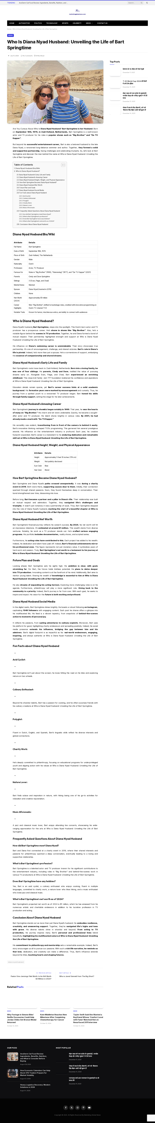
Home (11, 23)
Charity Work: (27, 203)
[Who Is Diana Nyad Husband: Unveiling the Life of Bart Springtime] (55, 91)
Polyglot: (26, 201)
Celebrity (77, 23)
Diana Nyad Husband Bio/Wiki (27, 168)
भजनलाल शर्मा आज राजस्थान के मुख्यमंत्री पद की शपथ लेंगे (84, 1079)
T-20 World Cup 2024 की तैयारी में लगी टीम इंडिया (135, 82)
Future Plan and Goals (27, 188)
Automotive (24, 23)
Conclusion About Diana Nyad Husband (34, 224)
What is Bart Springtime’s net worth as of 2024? (38, 221)
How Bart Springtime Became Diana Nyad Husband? (38, 182)
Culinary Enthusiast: (29, 198)
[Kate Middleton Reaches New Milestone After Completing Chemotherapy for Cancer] (55, 999)
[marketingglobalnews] (77, 12)
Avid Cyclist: (27, 196)
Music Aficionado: (29, 207)
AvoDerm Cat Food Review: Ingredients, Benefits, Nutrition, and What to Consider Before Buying (44, 3)
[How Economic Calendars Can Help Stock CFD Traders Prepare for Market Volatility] (12, 1073)
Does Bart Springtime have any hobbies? (36, 219)
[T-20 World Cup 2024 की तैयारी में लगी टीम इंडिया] (115, 84)
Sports (65, 23)
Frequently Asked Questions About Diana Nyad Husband (40, 211)
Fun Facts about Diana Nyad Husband (33, 193)
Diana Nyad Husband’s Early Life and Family (34, 175)
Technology (52, 23)
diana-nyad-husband (15, 962)
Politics (38, 23)
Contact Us (102, 23)
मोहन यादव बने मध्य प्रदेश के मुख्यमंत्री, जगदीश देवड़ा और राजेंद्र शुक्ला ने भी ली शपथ (135, 95)
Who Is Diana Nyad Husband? (28, 171)
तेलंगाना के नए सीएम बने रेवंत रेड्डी (133, 69)
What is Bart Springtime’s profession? (35, 216)
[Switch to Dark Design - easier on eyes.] (147, 3)
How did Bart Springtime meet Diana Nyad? (37, 214)
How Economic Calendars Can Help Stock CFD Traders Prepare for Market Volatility (35, 1072)
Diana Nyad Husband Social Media (31, 190)
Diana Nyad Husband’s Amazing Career (33, 177)
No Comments (28, 56)
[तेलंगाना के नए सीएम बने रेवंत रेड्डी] (115, 72)
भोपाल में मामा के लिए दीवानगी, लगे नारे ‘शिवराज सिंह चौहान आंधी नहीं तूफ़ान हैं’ (134, 108)
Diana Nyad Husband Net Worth (30, 185)
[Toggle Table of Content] (62, 165)
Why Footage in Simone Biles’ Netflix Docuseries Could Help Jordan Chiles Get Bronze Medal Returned (21, 1018)
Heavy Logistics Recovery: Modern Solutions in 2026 (35, 1086)
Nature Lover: (27, 205)
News (88, 23)
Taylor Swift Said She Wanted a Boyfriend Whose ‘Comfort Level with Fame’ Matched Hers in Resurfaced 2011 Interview (88, 1018)
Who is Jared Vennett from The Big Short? (76, 976)
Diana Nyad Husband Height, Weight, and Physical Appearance (42, 180)
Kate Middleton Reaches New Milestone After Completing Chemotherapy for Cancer (53, 1017)
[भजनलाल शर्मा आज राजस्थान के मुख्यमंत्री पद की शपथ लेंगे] (61, 1081)
